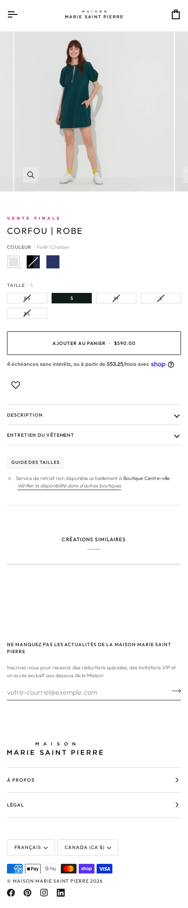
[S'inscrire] (174, 691)
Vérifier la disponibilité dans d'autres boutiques (69, 485)
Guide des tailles (35, 462)
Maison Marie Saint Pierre (51, 881)
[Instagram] (44, 893)
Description (25, 415)
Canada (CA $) (84, 847)
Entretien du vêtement (40, 435)
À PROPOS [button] (21, 780)
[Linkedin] (61, 893)
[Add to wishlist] (15, 385)
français (27, 847)
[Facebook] (11, 893)
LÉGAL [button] (15, 805)
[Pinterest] (27, 893)
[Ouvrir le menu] (20, 14)
